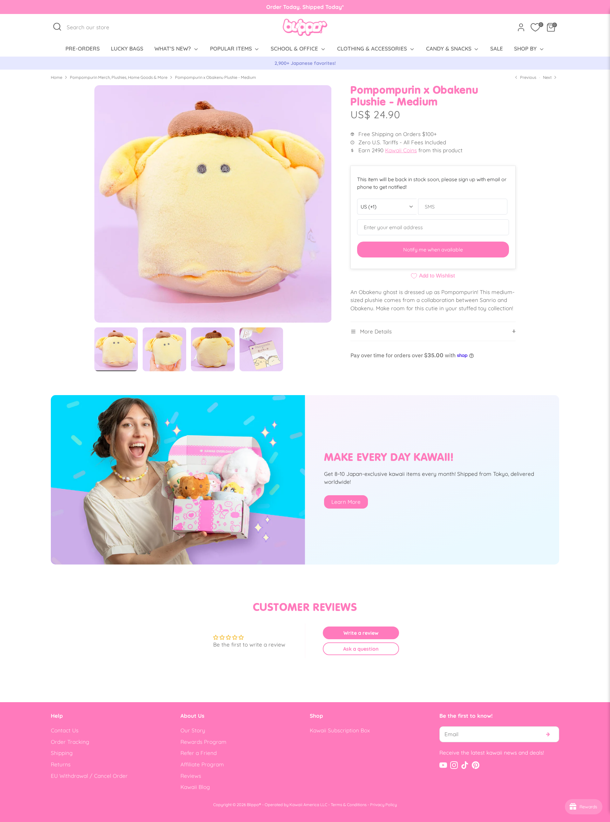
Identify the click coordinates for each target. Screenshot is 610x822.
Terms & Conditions (349, 804)
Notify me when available (433, 249)
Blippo (253, 804)
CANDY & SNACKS (449, 48)
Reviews (190, 775)
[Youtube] (443, 765)
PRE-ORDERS (82, 48)
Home (56, 77)
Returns (61, 764)
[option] (305, 63)
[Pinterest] (475, 765)
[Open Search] (57, 26)
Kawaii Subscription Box (340, 730)
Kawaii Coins (401, 150)
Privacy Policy (383, 804)
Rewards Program (203, 741)
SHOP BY (526, 48)
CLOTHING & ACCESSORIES (373, 48)
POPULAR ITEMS (232, 48)
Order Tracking (70, 741)
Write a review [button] (360, 633)
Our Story (192, 730)
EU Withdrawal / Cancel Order (89, 775)
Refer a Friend (198, 753)
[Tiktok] (465, 765)
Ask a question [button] (361, 649)
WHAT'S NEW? (173, 48)
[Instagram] (454, 765)
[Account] (521, 27)
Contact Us (64, 730)
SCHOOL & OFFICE (295, 48)
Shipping (62, 753)
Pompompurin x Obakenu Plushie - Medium (215, 77)
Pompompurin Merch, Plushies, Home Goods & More (118, 77)
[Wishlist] (535, 27)
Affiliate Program (202, 764)
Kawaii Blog (195, 787)
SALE (496, 48)
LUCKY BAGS (127, 48)
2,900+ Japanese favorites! (305, 63)
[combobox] (91, 27)
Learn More (346, 501)
